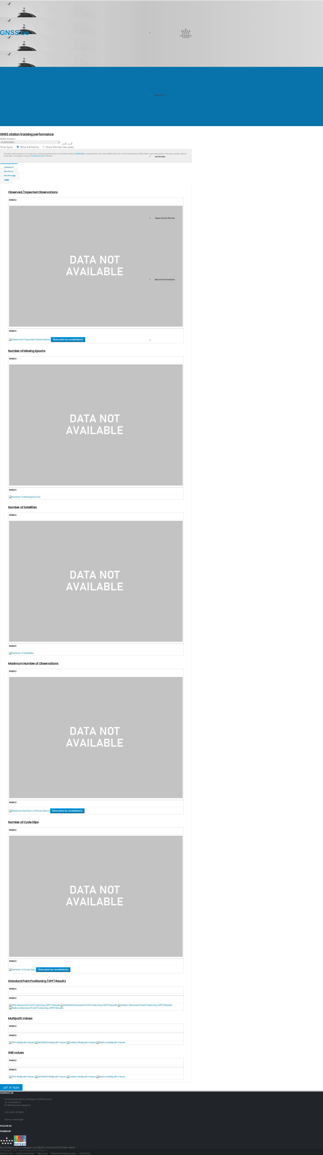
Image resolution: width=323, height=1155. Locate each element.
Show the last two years (60, 147)
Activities (160, 156)
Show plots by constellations (68, 339)
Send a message (14, 1119)
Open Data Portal (165, 218)
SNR (6, 180)
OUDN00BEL (79, 154)
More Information (165, 279)
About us (160, 95)
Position (8, 171)
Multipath (9, 175)
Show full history (29, 147)
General (8, 167)
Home (3, 94)
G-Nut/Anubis (38, 156)
